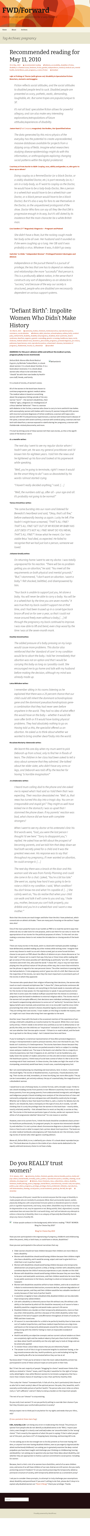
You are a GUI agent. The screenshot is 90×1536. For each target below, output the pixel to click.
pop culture (20, 1186)
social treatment (46, 1188)
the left (62, 1188)
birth (70, 333)
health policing (22, 1183)
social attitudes (23, 333)
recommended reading (33, 65)
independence (53, 67)
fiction (39, 67)
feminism (33, 67)
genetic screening (53, 338)
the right (69, 1188)
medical (62, 67)
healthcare (64, 338)
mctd (75, 338)
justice (68, 1176)
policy (38, 1178)
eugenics (28, 338)
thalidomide (22, 346)
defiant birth (18, 336)
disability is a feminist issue (19, 67)
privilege (36, 1186)
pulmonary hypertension (18, 343)
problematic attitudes (59, 1186)
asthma (65, 333)
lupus (70, 338)
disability (27, 336)
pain (26, 70)
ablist (41, 333)
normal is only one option (71, 1183)
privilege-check (45, 1186)
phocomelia (45, 341)
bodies (35, 331)
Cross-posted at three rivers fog (23, 1419)
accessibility (55, 65)
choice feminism (43, 1181)
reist (29, 343)
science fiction (42, 70)
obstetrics (36, 341)
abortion (47, 333)
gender (44, 67)
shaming (72, 1178)
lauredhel (50, 346)
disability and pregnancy (39, 336)
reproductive (72, 1186)
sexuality (65, 1178)
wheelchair (39, 346)
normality (32, 1178)
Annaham (55, 70)
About (14, 30)
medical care (69, 67)
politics (43, 1178)
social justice (34, 1188)
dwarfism (21, 338)
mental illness (19, 70)
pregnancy (32, 70)
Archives (24, 30)
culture (66, 1181)
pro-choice (76, 341)
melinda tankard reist (24, 341)
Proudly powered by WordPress (45, 1513)
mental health (23, 1178)
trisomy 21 (30, 346)
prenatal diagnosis (64, 341)
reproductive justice (66, 331)
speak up (56, 1188)
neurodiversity (56, 1183)
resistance (13, 333)
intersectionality (60, 1176)
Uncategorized (22, 1181)
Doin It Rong (41, 1484)
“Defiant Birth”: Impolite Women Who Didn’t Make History (43, 318)
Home (4, 30)
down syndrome (61, 336)
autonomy (28, 331)
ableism (48, 65)
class (52, 1181)
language (36, 1183)
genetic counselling (39, 338)
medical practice (52, 331)
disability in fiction (67, 65)
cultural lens (59, 1181)
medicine (13, 341)
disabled (52, 336)
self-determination (16, 1188)
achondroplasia (56, 333)
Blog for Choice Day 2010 (45, 1231)
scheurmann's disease (54, 343)
